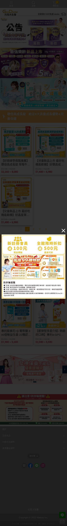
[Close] (63, 230)
